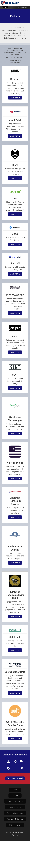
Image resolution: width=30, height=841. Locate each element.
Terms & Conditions (15, 813)
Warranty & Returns (15, 819)
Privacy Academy (15, 294)
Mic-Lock (15, 79)
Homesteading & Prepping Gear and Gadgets (15, 54)
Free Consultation (15, 801)
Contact (15, 795)
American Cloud (15, 462)
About (15, 790)
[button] (26, 2)
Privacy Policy (15, 825)
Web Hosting (15, 63)
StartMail (15, 263)
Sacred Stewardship (15, 671)
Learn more (14, 98)
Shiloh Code (15, 636)
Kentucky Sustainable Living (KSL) (15, 595)
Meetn (15, 198)
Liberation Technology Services (15, 500)
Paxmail (15, 233)
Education (18, 48)
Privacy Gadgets (15, 60)
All (9, 48)
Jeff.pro (15, 336)
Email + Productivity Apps (15, 51)
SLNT (15, 374)
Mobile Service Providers (15, 57)
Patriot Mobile (15, 119)
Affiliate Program (15, 807)
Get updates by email (15, 778)
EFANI (15, 164)
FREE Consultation (22, 7)
